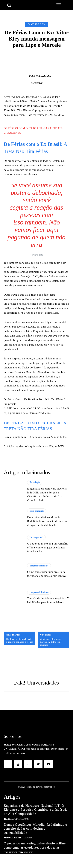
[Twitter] (38, 764)
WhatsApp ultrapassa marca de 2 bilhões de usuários (51, 642)
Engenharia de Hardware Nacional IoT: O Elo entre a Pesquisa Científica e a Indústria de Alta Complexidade (36, 810)
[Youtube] (48, 764)
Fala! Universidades (40, 76)
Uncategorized (36, 537)
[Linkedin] (28, 764)
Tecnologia (35, 482)
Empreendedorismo (39, 565)
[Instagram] (18, 764)
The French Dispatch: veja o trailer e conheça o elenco (19, 640)
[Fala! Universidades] (25, 76)
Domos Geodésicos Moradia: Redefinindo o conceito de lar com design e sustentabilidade (47, 521)
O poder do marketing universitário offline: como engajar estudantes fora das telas (47, 547)
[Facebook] (8, 764)
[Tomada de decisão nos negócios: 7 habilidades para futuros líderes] (13, 597)
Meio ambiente (37, 511)
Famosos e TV (36, 24)
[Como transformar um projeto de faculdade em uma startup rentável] (13, 570)
